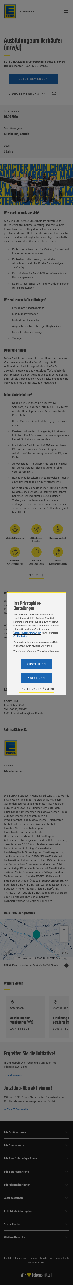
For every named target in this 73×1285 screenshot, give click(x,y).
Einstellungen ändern (36, 688)
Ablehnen (36, 678)
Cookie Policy (20, 636)
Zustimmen (36, 664)
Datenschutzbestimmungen (27, 632)
